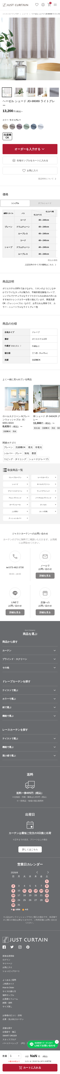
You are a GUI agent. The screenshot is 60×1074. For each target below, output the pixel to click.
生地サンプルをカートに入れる (32, 160)
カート (50, 3)
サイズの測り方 (9, 991)
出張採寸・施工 (9, 1032)
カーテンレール (15, 505)
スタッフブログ (9, 1039)
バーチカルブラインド (43, 498)
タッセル (43, 505)
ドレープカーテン (15, 477)
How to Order (8, 987)
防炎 (14, 431)
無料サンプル (8, 995)
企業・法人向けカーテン (13, 1019)
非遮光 (38, 447)
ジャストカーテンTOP (11, 14)
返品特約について (46, 179)
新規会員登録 (8, 956)
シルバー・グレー (13, 453)
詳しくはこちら (30, 849)
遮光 (30, 447)
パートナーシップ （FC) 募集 (17, 1043)
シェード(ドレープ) (38, 459)
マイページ (7, 963)
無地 (26, 453)
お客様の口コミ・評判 (12, 1015)
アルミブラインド (15, 498)
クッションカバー (15, 518)
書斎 (34, 453)
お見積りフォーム (10, 999)
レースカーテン (43, 477)
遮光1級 (37, 428)
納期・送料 (7, 1003)
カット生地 (43, 511)
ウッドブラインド (43, 491)
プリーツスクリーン (15, 491)
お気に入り (36, 4)
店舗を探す (7, 1028)
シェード (25, 14)
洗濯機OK (7, 136)
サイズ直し (7, 1006)
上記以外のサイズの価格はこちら (39, 265)
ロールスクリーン (43, 484)
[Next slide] (48, 872)
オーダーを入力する (27, 149)
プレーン (8, 447)
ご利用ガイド (8, 984)
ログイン (43, 4)
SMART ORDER (10, 1036)
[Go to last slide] (45, 872)
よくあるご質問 (9, 980)
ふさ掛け (15, 511)
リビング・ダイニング (15, 459)
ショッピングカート (11, 971)
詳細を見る (15, 346)
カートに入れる (32, 1067)
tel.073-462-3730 (15, 567)
